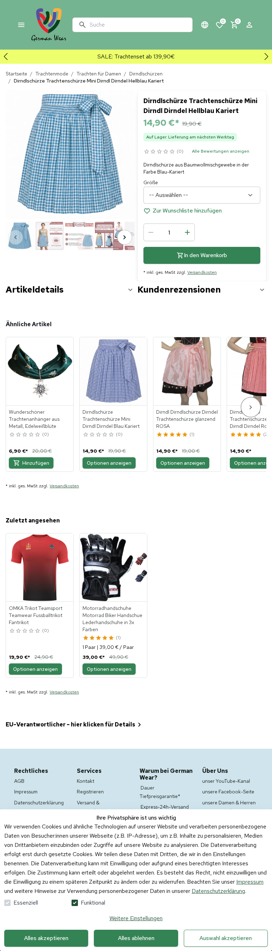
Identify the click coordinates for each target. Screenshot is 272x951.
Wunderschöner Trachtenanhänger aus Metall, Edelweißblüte (34, 419)
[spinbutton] (169, 232)
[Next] (125, 237)
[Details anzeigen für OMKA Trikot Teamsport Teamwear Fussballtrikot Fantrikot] (40, 567)
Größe (150, 182)
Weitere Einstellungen (136, 918)
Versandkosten (202, 272)
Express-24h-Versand (165, 807)
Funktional (93, 902)
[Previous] (15, 237)
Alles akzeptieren (46, 938)
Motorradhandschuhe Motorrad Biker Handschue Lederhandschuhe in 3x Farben (112, 619)
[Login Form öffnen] (249, 25)
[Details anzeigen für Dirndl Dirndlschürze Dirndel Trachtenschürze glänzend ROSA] (187, 371)
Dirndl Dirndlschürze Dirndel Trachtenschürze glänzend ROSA (187, 419)
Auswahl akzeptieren (225, 938)
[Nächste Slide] (266, 56)
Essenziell (25, 902)
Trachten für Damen (98, 73)
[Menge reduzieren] (151, 232)
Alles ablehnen (136, 938)
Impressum (250, 881)
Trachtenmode (51, 73)
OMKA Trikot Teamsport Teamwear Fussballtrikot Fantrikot (35, 615)
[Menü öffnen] (21, 25)
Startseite (16, 73)
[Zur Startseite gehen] (49, 25)
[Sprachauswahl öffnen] (205, 25)
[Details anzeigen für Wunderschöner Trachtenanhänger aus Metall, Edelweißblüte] (40, 371)
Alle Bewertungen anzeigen (220, 151)
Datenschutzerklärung (218, 891)
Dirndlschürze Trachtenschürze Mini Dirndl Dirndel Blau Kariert (111, 419)
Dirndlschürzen (146, 73)
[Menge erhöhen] (187, 232)
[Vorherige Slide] (6, 56)
